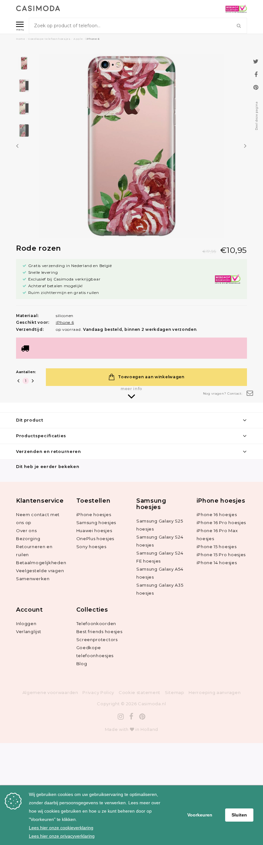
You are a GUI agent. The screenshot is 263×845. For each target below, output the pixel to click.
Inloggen (26, 623)
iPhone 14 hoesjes (217, 562)
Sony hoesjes (91, 546)
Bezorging (28, 538)
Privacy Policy (98, 692)
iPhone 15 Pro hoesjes (221, 554)
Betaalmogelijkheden (41, 562)
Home (20, 38)
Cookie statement (139, 692)
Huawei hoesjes (94, 530)
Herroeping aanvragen (215, 692)
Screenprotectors (97, 639)
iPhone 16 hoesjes (217, 514)
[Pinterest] (142, 716)
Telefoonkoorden (96, 623)
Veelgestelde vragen (40, 570)
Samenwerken (33, 578)
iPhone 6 (93, 38)
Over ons (26, 530)
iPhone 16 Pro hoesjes (221, 522)
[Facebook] (131, 716)
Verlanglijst (28, 631)
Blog (81, 663)
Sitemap (174, 692)
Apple (78, 38)
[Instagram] (121, 716)
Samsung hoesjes (96, 522)
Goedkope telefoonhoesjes (49, 38)
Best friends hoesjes (99, 631)
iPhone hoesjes (93, 514)
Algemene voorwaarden (50, 692)
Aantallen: (26, 372)
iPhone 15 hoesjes (217, 546)
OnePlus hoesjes (95, 538)
